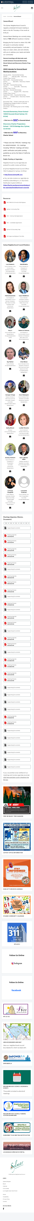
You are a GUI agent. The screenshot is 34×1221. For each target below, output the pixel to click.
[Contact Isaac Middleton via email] (24, 309)
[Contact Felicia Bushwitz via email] (10, 311)
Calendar (5, 1186)
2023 (21, 523)
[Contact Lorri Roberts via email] (10, 276)
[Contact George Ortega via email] (10, 409)
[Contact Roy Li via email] (10, 341)
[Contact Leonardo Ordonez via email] (24, 503)
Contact (5, 1201)
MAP (15, 120)
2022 (26, 523)
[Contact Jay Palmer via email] (10, 369)
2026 (6, 523)
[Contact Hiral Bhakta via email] (24, 276)
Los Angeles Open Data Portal (10, 1190)
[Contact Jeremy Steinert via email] (10, 471)
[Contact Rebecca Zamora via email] (24, 342)
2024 (16, 523)
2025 (11, 523)
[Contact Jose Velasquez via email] (24, 405)
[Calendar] (32, 8)
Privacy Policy (6, 1199)
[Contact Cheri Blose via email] (24, 375)
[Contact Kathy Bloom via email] (10, 437)
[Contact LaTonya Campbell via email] (10, 508)
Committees (6, 1188)
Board (4, 1183)
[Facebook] (4, 1209)
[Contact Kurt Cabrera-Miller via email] (24, 470)
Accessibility (6, 1196)
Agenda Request (7, 1181)
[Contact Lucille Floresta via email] (24, 438)
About (4, 1194)
